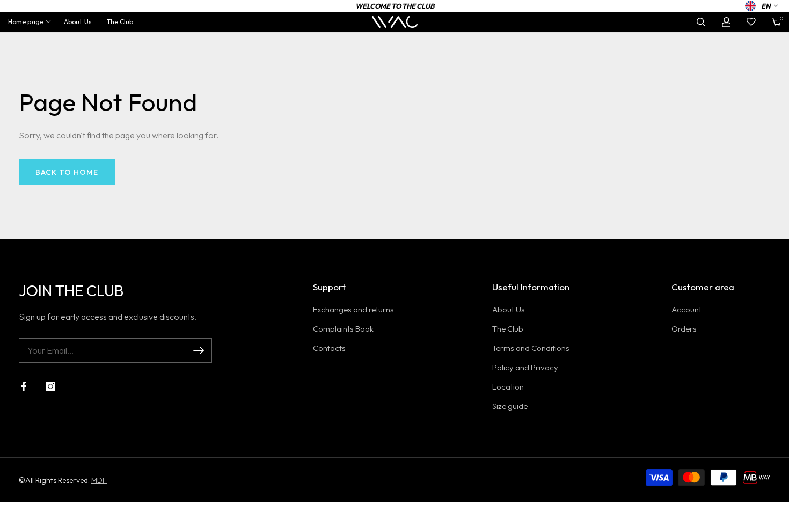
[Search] (701, 22)
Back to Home (66, 172)
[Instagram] (50, 386)
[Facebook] (23, 386)
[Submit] (198, 350)
